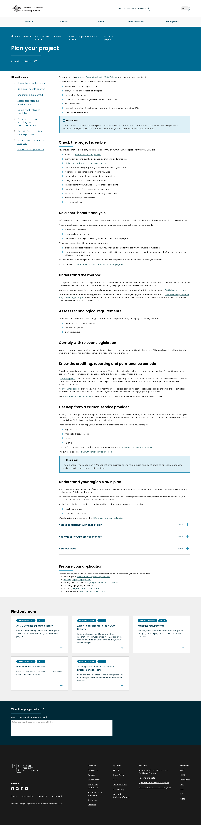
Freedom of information (93, 786)
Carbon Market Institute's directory (136, 447)
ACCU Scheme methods (174, 290)
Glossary (92, 804)
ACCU (182, 770)
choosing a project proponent (77, 579)
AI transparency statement (95, 794)
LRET (182, 784)
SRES (182, 789)
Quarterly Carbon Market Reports (154, 782)
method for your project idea (88, 154)
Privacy (14, 796)
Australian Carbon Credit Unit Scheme (48, 38)
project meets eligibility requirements (93, 576)
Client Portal (118, 775)
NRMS (182, 799)
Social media (57, 796)
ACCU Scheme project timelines (77, 396)
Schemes (64, 21)
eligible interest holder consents (87, 588)
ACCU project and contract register (155, 787)
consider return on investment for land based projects (98, 264)
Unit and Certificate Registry (121, 795)
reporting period (67, 378)
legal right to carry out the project (102, 582)
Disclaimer (92, 800)
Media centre (140, 8)
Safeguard (185, 779)
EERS (115, 779)
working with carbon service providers (95, 452)
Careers (130, 8)
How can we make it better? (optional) (29, 717)
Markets (100, 21)
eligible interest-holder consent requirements (85, 163)
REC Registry (118, 789)
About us (29, 21)
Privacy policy (94, 779)
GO (181, 794)
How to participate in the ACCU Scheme (83, 38)
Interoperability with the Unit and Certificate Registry (153, 771)
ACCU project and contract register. (108, 518)
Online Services (120, 784)
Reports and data (147, 778)
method (93, 585)
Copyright (42, 796)
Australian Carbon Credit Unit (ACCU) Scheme (96, 77)
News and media (136, 21)
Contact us (121, 8)
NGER (182, 775)
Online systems (172, 21)
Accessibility (27, 796)
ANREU (116, 770)
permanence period (69, 389)
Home (17, 36)
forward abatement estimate (92, 591)
